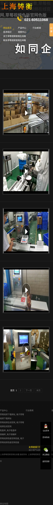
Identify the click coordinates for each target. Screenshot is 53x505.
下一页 (29, 390)
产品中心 (4, 410)
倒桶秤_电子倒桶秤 (8, 434)
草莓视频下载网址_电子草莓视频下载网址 (12, 416)
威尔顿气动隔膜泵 (37, 450)
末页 (38, 390)
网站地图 (4, 503)
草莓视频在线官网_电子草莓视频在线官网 (12, 424)
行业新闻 (29, 410)
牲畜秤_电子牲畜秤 (8, 430)
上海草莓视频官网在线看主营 (39, 455)
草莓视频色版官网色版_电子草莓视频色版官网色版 (12, 440)
